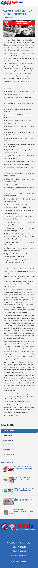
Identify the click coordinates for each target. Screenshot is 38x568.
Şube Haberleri (8, 435)
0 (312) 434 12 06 (20, 547)
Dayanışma (6, 450)
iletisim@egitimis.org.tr (19, 555)
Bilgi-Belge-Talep (8, 454)
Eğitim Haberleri (8, 445)
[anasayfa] (12, 3)
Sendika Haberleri (9, 431)
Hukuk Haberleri (8, 440)
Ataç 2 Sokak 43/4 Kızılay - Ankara (20, 543)
